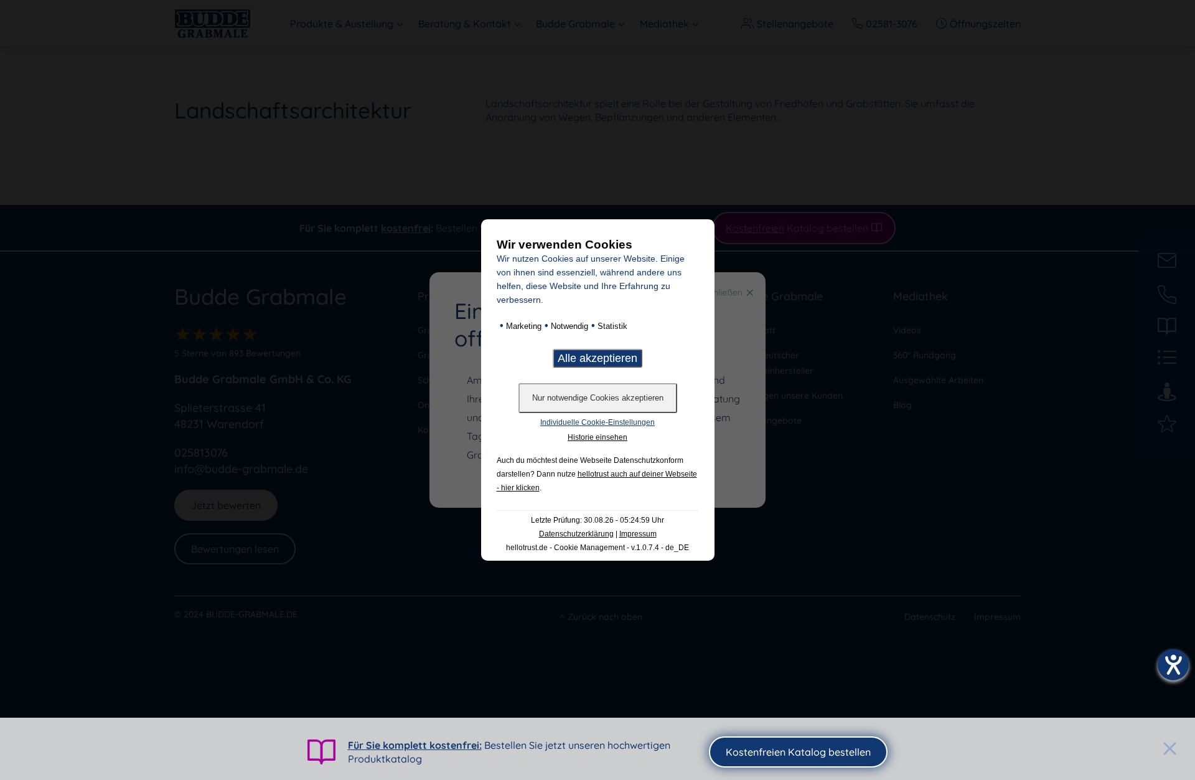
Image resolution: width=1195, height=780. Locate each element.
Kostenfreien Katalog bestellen (798, 752)
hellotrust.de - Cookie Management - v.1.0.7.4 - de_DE (597, 547)
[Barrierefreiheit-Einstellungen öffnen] (1173, 664)
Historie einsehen (597, 437)
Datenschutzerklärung (576, 534)
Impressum (638, 534)
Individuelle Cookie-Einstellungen (597, 422)
